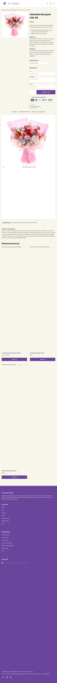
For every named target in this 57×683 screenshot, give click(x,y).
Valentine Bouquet (37, 106)
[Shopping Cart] (50, 3)
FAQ (3, 551)
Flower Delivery (5, 518)
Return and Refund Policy (8, 545)
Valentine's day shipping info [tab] (38, 111)
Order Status (5, 540)
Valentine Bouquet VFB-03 (9, 471)
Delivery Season (34, 60)
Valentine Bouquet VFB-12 (37, 353)
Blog (3, 523)
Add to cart (46, 92)
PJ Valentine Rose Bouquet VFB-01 (11, 353)
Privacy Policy (5, 548)
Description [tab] (14, 111)
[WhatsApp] (10, 677)
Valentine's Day (34, 107)
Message (32, 76)
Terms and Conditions (7, 543)
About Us (4, 513)
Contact (3, 515)
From (31, 84)
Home (3, 507)
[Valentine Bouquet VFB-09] (14, 24)
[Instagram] (7, 677)
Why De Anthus (5, 521)
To (30, 71)
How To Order (5, 537)
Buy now (14, 359)
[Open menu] (54, 3)
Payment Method (6, 534)
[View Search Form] (47, 3)
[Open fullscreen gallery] (26, 36)
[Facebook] (3, 677)
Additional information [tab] (24, 111)
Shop (3, 510)
